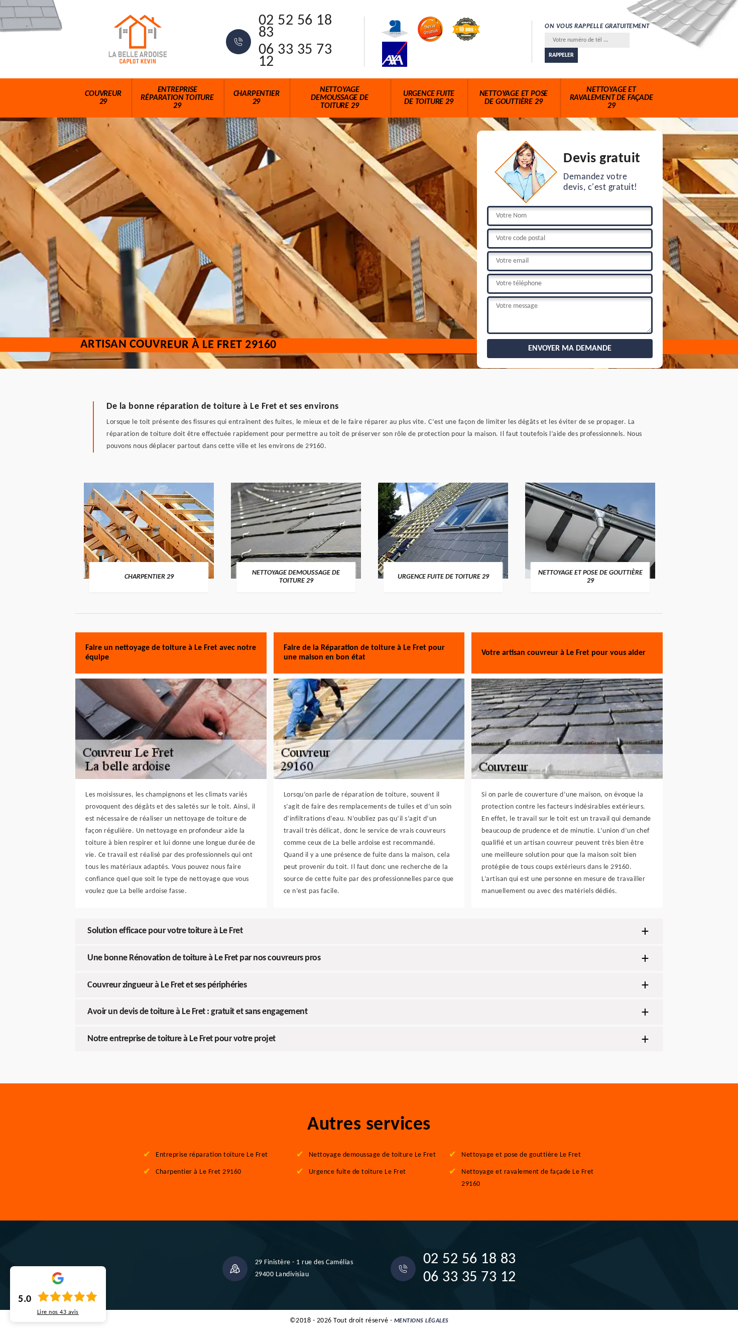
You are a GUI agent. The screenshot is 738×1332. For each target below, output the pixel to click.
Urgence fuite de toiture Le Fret (357, 1172)
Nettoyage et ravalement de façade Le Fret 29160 (527, 1178)
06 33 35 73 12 (295, 56)
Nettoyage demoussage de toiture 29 (339, 98)
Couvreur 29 (103, 98)
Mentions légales (421, 1321)
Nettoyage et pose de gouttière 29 (513, 98)
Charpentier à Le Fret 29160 (198, 1172)
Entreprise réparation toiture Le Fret (212, 1155)
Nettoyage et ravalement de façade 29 (611, 98)
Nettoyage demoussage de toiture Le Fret (372, 1155)
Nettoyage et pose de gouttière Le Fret (521, 1155)
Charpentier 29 (256, 98)
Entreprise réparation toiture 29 (177, 98)
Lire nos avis (58, 1312)
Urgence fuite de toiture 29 (428, 98)
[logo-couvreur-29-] (138, 39)
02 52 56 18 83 (295, 27)
